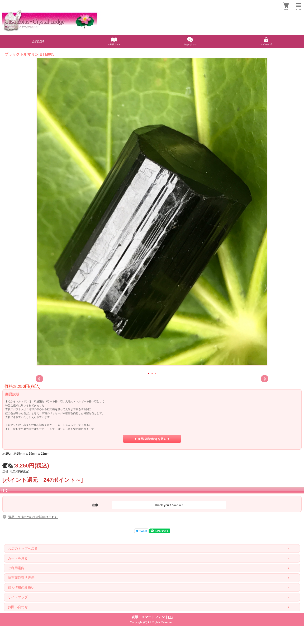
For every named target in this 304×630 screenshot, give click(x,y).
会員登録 (38, 41)
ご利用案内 (16, 568)
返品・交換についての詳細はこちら (33, 517)
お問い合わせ (18, 607)
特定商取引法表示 (21, 578)
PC (170, 617)
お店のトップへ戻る (23, 548)
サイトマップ (18, 597)
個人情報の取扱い (21, 587)
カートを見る (18, 558)
